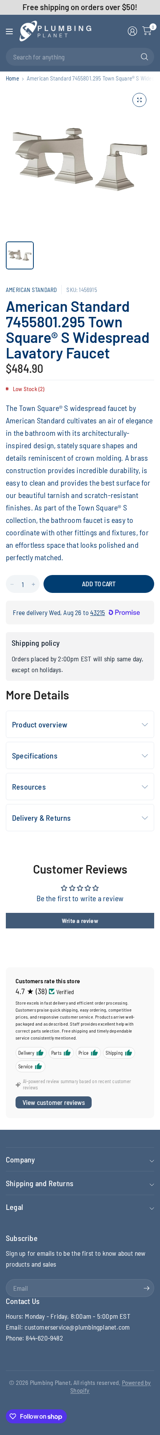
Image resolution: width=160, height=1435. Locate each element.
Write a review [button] (80, 920)
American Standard (31, 289)
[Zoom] (139, 100)
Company (20, 1159)
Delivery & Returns (41, 817)
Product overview (39, 724)
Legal (14, 1206)
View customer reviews (54, 1102)
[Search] (144, 57)
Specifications (34, 755)
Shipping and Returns (39, 1183)
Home (12, 78)
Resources (29, 786)
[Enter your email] (146, 1288)
